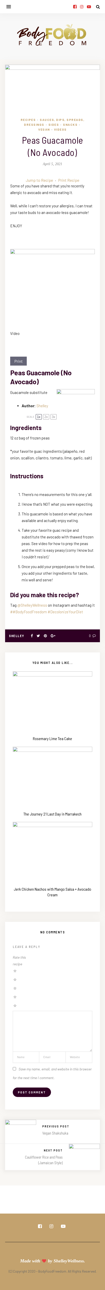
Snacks (70, 124)
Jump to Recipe (39, 180)
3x (53, 417)
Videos (60, 129)
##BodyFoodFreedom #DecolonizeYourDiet (46, 611)
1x (39, 417)
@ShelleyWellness (32, 605)
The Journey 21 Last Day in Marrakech (52, 813)
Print (18, 361)
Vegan (44, 129)
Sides (53, 124)
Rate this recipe (19, 960)
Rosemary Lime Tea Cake (52, 738)
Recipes (28, 119)
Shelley (42, 405)
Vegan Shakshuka (55, 1133)
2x (46, 417)
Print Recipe (68, 180)
